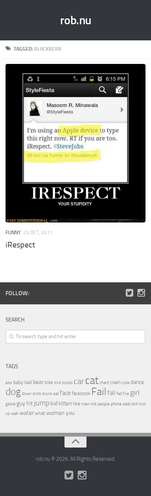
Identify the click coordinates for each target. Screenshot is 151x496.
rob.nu (75, 20)
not (93, 403)
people (103, 403)
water (26, 412)
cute (125, 382)
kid (54, 403)
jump (41, 402)
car (79, 381)
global (10, 403)
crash (115, 382)
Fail (98, 391)
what (40, 413)
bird (57, 382)
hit (29, 403)
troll (142, 404)
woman (55, 412)
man (85, 403)
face (65, 393)
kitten (65, 403)
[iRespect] (75, 143)
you (70, 412)
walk (14, 413)
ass (8, 382)
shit (135, 403)
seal (126, 403)
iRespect (20, 245)
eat (56, 393)
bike (49, 382)
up (7, 413)
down (27, 393)
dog (13, 392)
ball (28, 382)
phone (116, 403)
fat (119, 393)
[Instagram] (141, 293)
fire (126, 393)
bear (38, 382)
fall (111, 393)
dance (137, 382)
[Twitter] (129, 293)
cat (92, 380)
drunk (47, 393)
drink (37, 393)
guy (20, 403)
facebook (81, 393)
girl (134, 392)
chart (104, 382)
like (76, 404)
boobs (67, 382)
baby (18, 382)
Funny (13, 232)
